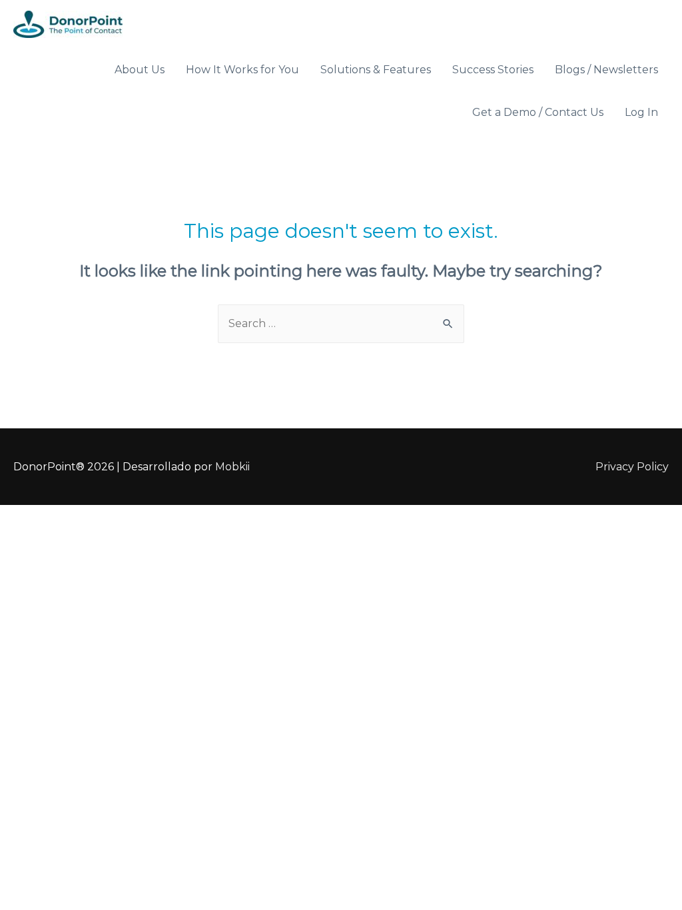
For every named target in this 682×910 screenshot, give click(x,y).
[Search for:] (341, 323)
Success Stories (492, 69)
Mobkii (232, 466)
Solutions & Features (375, 69)
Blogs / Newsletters (606, 69)
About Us (140, 69)
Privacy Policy (632, 466)
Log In (641, 112)
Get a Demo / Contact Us (537, 112)
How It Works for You (242, 69)
